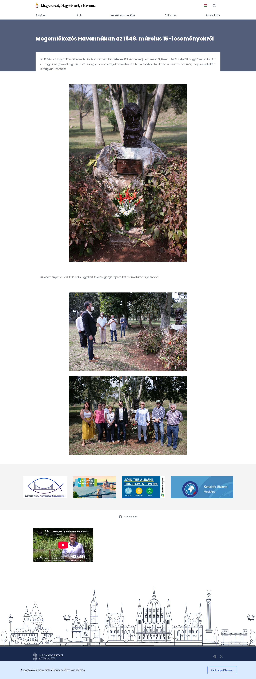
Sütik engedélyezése (222, 670)
